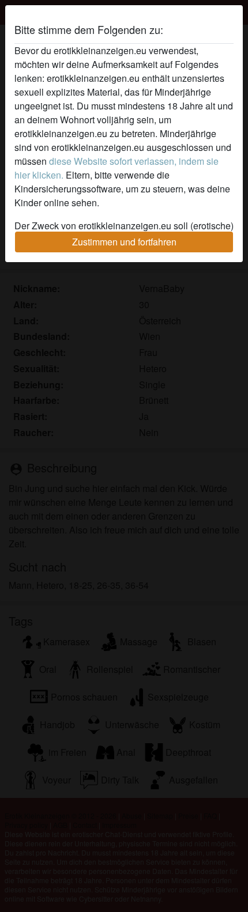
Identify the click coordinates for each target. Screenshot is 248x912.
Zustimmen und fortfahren (124, 241)
